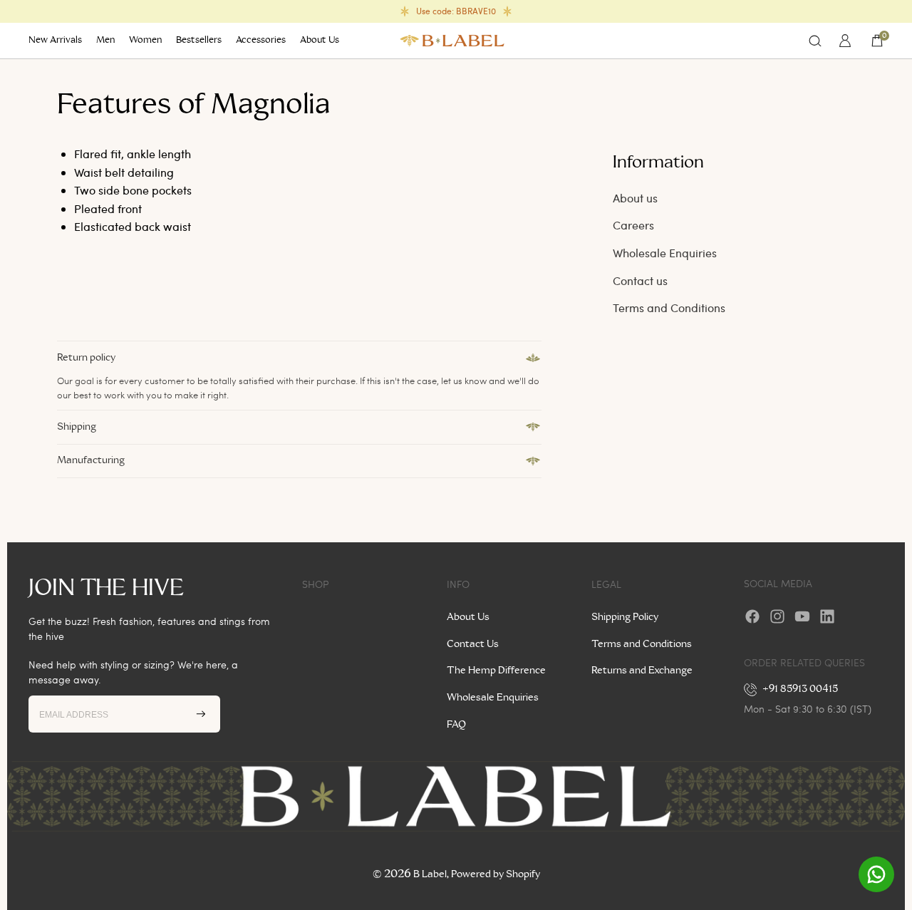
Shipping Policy (624, 617)
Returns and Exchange (642, 671)
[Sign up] (201, 714)
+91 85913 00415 (800, 689)
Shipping (76, 427)
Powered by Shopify (495, 874)
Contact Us (473, 644)
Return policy (86, 358)
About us (635, 197)
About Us (468, 617)
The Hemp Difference (496, 671)
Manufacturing (91, 460)
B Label (430, 874)
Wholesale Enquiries (665, 252)
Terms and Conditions (669, 307)
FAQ (456, 725)
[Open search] (815, 40)
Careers (633, 224)
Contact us (640, 280)
